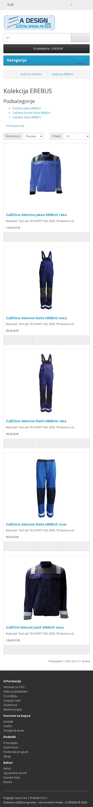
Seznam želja (11, 777)
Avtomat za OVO (14, 687)
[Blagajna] (86, 4)
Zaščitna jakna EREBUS (26, 108)
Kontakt (8, 721)
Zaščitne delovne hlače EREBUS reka (36, 421)
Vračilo (7, 726)
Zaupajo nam (12, 700)
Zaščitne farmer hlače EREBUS (31, 113)
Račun (7, 768)
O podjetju (10, 696)
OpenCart (20, 798)
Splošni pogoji (12, 709)
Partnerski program (15, 752)
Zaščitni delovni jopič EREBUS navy (35, 627)
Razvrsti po (13, 136)
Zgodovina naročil (15, 773)
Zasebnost (10, 705)
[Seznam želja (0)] (76, 4)
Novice (7, 782)
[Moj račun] (69, 4)
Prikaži (56, 136)
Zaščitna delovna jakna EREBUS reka (36, 214)
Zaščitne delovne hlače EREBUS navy (36, 318)
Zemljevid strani (13, 730)
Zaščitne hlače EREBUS (26, 117)
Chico (43, 798)
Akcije (7, 756)
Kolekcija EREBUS (62, 74)
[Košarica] (80, 4)
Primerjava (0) (15, 126)
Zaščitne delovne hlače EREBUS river (36, 524)
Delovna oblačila (31, 74)
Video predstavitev (15, 691)
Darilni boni (10, 747)
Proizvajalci (10, 743)
